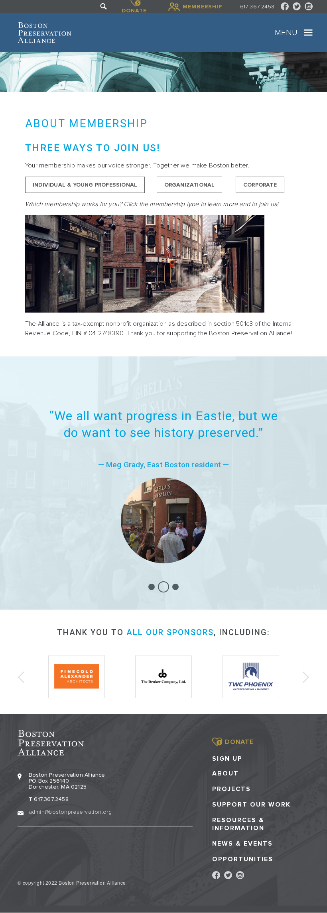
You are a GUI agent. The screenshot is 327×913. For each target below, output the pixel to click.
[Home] (44, 32)
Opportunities (242, 859)
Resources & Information (238, 824)
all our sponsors (170, 632)
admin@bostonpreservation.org (70, 812)
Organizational (189, 184)
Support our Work (251, 805)
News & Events (242, 844)
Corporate (260, 184)
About (225, 773)
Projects (231, 789)
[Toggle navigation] (308, 32)
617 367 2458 (257, 6)
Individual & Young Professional (85, 184)
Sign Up (227, 759)
